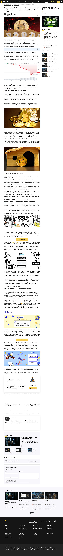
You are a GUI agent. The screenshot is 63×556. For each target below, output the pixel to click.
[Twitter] (6, 422)
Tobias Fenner (22, 504)
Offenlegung (37, 15)
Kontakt (6, 528)
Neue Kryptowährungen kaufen (37, 528)
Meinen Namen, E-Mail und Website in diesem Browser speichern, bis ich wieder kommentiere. (10, 481)
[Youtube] (55, 521)
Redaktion (6, 529)
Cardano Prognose (49, 530)
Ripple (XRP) (35, 500)
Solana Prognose (49, 528)
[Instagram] (44, 521)
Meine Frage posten (33, 461)
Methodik (6, 530)
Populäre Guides (46, 29)
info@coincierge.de (13, 552)
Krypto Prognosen (21, 534)
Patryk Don (9, 13)
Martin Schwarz (25, 440)
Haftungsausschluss (8, 533)
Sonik (22, 303)
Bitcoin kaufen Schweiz (36, 529)
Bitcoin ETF (46, 500)
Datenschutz (7, 534)
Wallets (20, 1)
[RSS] (47, 521)
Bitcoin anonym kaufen (36, 527)
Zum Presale (32, 388)
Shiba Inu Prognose (50, 527)
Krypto (15, 1)
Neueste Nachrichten (47, 50)
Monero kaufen (35, 530)
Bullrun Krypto (21, 530)
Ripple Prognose (49, 529)
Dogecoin (7, 4)
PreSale (33, 209)
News (10, 1)
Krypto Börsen (33, 2)
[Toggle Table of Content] (38, 49)
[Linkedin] (5, 422)
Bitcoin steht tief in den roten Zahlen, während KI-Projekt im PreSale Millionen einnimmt (12, 405)
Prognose (27, 1)
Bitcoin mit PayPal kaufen (23, 528)
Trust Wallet (34, 533)
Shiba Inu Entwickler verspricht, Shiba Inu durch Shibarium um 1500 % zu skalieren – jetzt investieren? (32, 405)
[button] (61, 2)
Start (4, 4)
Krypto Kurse (21, 535)
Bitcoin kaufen (21, 527)
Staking (20, 538)
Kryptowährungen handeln (23, 529)
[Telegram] (49, 521)
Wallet (21, 500)
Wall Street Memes (14, 230)
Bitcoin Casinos (35, 534)
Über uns (6, 527)
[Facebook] (42, 521)
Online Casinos (46, 2)
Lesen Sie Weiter (25, 446)
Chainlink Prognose (50, 533)
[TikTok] (57, 521)
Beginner (40, 1)
